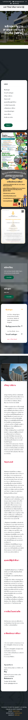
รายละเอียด (8, 277)
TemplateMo (16, 711)
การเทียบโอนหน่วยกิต (9, 105)
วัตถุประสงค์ (7, 99)
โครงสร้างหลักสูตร (8, 93)
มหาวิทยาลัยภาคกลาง (14, 7)
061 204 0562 (7, 1)
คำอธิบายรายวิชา (8, 117)
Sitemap (16, 3)
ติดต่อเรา (8, 125)
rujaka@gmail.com (19, 1)
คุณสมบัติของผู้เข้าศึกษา (10, 102)
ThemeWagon (18, 713)
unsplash (17, 715)
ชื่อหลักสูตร (7, 90)
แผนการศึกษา (7, 114)
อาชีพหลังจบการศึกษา (9, 108)
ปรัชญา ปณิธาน (8, 96)
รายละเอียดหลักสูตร (9, 111)
